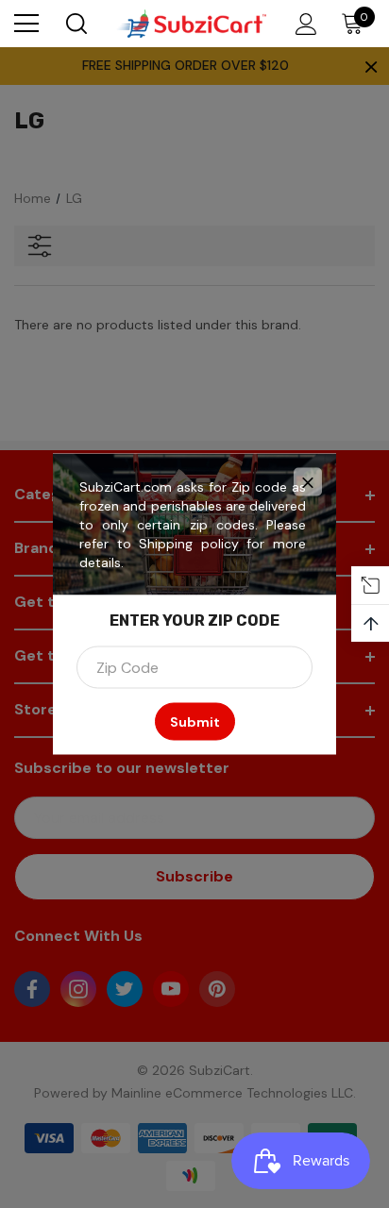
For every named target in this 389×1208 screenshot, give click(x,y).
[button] (308, 482)
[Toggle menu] (26, 23)
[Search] (75, 23)
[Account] (302, 24)
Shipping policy (189, 543)
